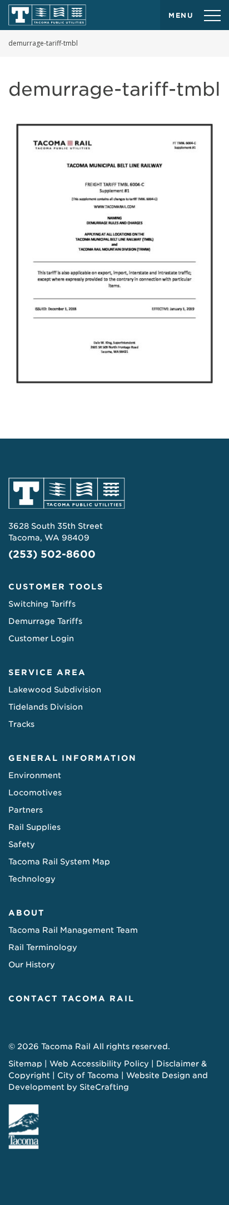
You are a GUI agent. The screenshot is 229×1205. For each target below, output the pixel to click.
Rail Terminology (42, 947)
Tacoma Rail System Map (59, 861)
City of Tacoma (88, 1075)
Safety (21, 844)
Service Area (47, 672)
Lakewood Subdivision (54, 689)
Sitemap (25, 1063)
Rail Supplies (34, 827)
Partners (25, 809)
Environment (34, 775)
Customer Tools (55, 586)
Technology (32, 878)
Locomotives (35, 792)
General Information (72, 758)
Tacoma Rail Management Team (73, 930)
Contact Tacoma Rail (71, 998)
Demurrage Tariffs (45, 621)
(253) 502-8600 (52, 554)
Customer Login (41, 638)
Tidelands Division (45, 706)
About (26, 912)
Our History (31, 964)
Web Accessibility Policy (99, 1063)
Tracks (21, 724)
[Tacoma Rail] (47, 15)
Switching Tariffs (42, 603)
